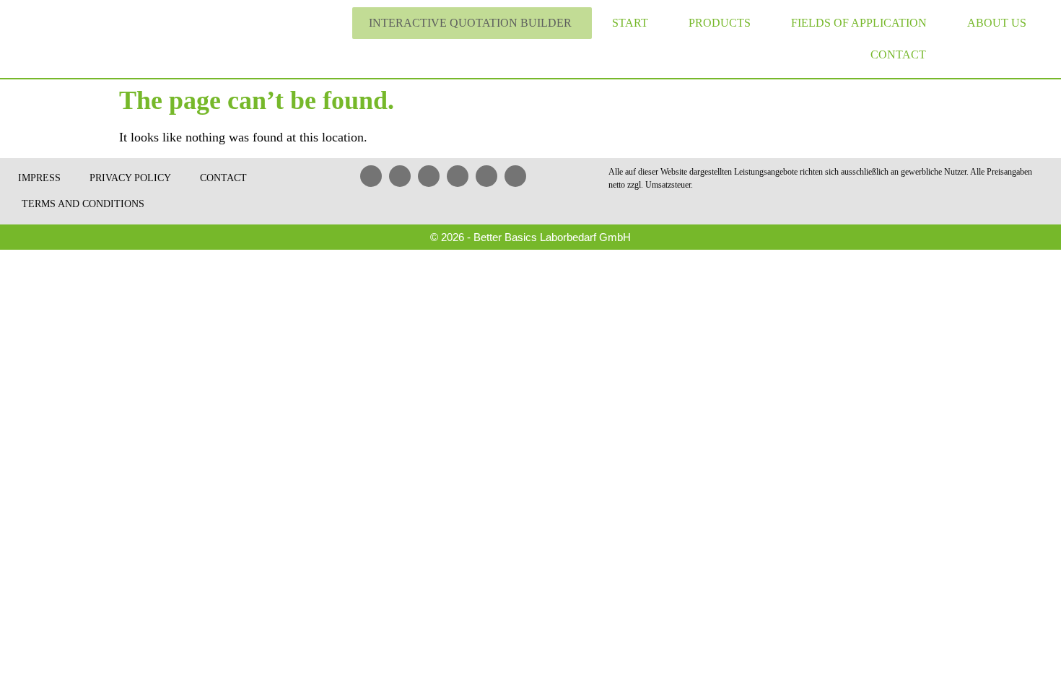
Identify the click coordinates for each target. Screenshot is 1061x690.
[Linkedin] (371, 176)
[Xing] (457, 176)
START (630, 23)
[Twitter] (486, 176)
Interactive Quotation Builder (470, 23)
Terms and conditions (83, 203)
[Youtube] (429, 176)
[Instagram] (515, 176)
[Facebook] (400, 176)
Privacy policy (130, 177)
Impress (39, 177)
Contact (898, 54)
